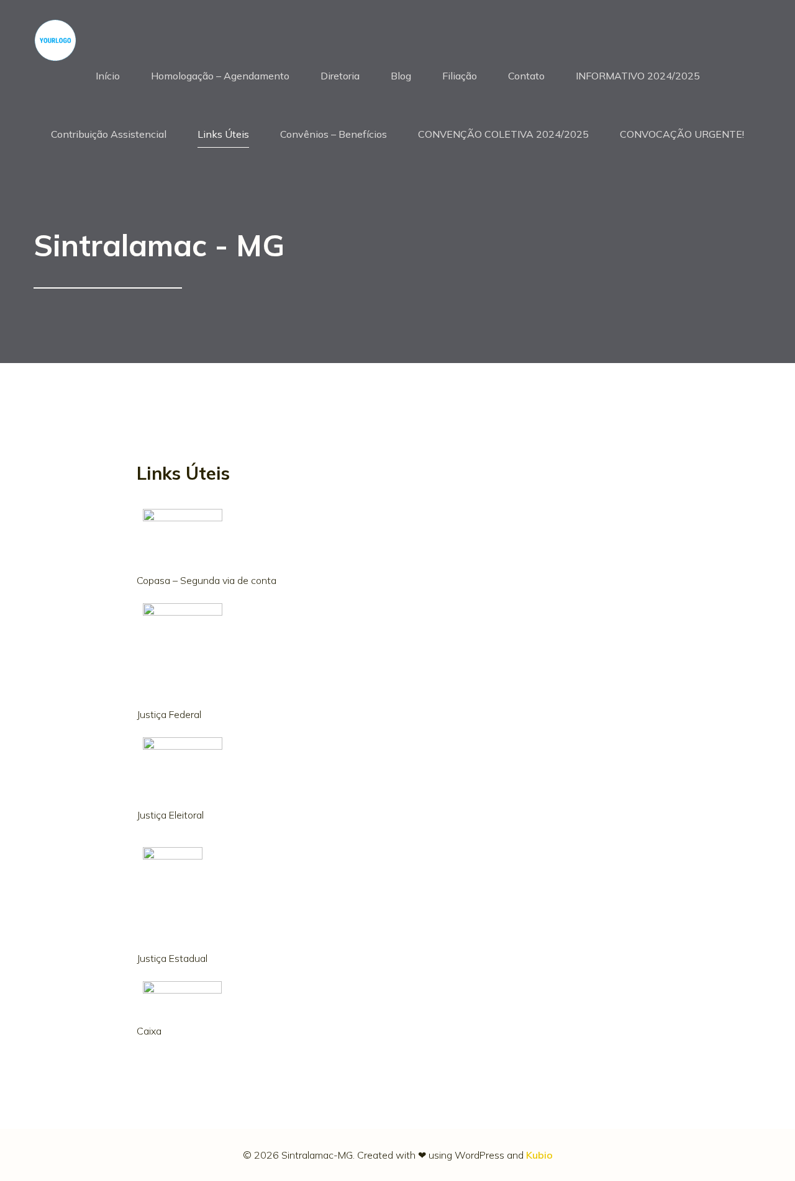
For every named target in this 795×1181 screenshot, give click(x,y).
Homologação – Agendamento (220, 76)
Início (108, 76)
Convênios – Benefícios (333, 134)
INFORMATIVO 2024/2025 (638, 76)
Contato (526, 76)
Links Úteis (223, 134)
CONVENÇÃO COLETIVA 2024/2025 (503, 134)
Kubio (539, 1155)
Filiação (459, 76)
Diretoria (340, 76)
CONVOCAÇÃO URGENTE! (682, 134)
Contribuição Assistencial (108, 134)
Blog (401, 76)
